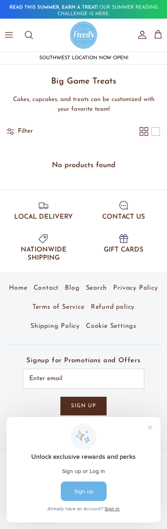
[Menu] (9, 35)
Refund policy (113, 307)
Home (18, 288)
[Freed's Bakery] (84, 35)
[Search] (33, 35)
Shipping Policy (55, 326)
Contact (46, 288)
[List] (156, 131)
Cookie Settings (111, 326)
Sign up (83, 406)
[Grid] (144, 131)
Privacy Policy (135, 288)
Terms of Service (58, 307)
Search (96, 288)
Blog (72, 288)
